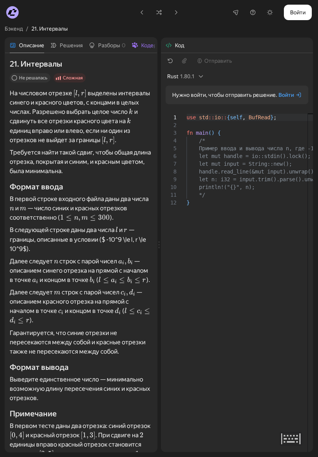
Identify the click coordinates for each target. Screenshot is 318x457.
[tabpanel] (81, 252)
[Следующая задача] (176, 12)
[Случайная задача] (159, 12)
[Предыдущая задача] (142, 12)
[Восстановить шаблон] (170, 61)
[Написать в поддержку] (253, 12)
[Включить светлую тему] (270, 12)
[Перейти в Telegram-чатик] (236, 12)
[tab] (27, 45)
